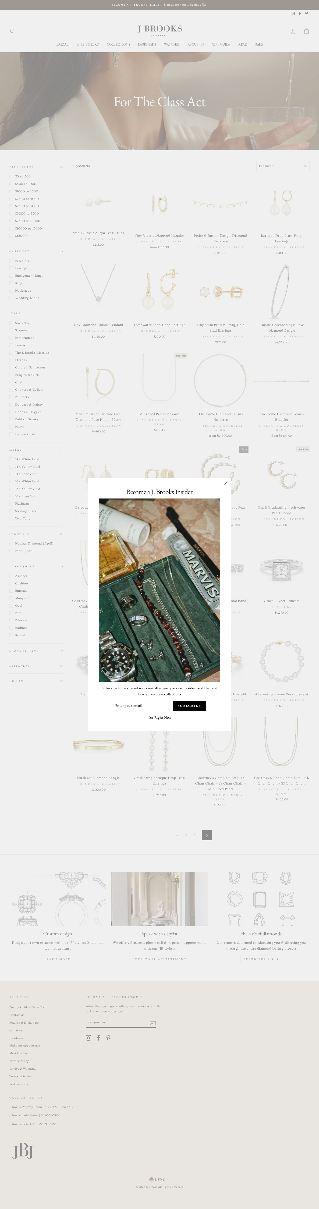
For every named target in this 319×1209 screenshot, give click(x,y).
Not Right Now (160, 717)
